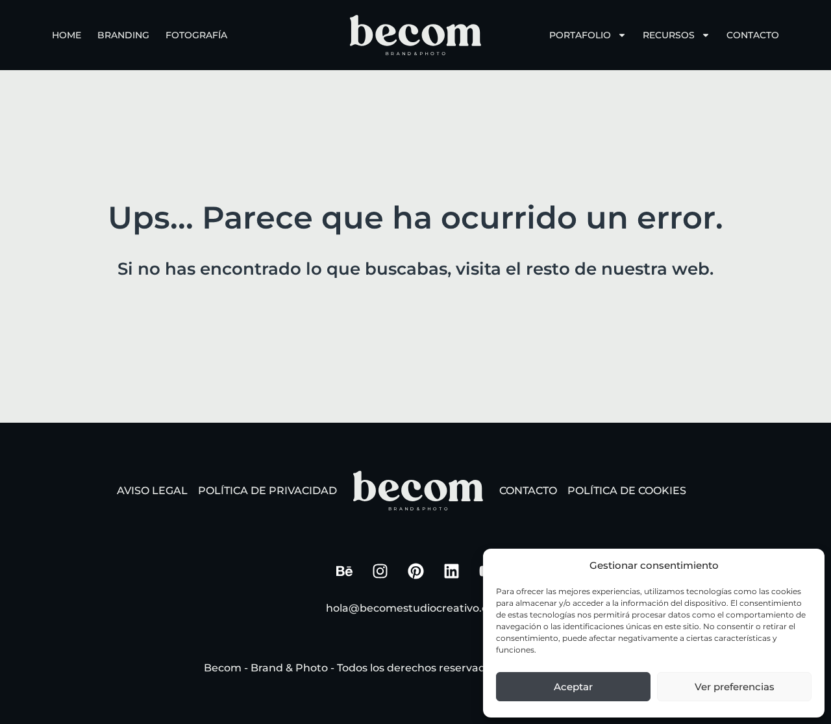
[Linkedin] (451, 571)
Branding (123, 35)
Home (66, 35)
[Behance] (344, 571)
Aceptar (573, 686)
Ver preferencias (735, 686)
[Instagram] (380, 571)
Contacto (752, 35)
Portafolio (580, 35)
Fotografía (196, 35)
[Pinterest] (415, 571)
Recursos (669, 35)
